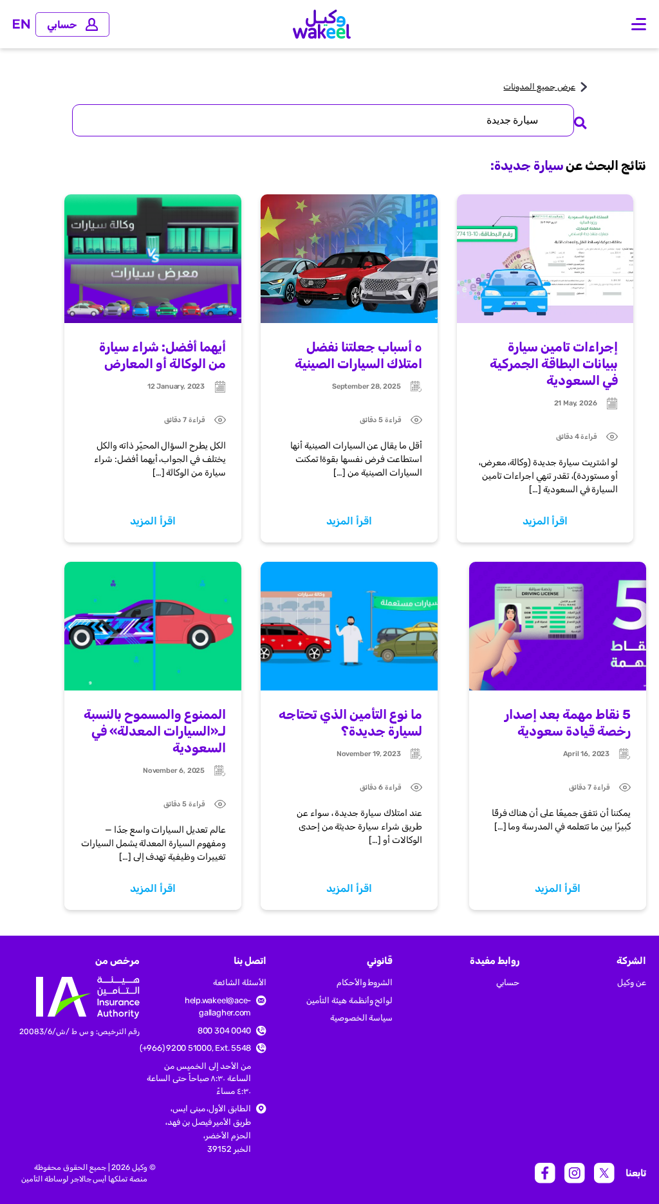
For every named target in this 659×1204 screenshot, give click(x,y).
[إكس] (604, 1173)
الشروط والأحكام (365, 982)
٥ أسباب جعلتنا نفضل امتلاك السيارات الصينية (358, 355)
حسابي (507, 982)
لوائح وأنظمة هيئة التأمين (349, 1000)
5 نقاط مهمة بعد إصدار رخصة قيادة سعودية (568, 723)
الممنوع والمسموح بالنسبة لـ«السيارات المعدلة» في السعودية (155, 731)
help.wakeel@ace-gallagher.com (218, 1007)
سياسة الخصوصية (361, 1018)
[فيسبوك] (545, 1173)
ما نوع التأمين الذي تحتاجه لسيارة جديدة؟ (350, 723)
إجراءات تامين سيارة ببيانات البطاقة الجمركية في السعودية (554, 363)
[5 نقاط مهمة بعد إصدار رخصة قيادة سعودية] (557, 626)
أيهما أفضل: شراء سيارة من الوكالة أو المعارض (162, 355)
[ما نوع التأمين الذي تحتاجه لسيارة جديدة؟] (349, 626)
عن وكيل (631, 982)
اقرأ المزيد (545, 521)
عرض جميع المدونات (539, 86)
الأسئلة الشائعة (239, 982)
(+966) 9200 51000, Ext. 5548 (195, 1048)
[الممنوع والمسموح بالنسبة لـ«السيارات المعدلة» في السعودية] (152, 626)
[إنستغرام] (574, 1173)
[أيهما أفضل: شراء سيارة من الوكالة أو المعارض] (152, 258)
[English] (21, 24)
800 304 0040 (224, 1030)
